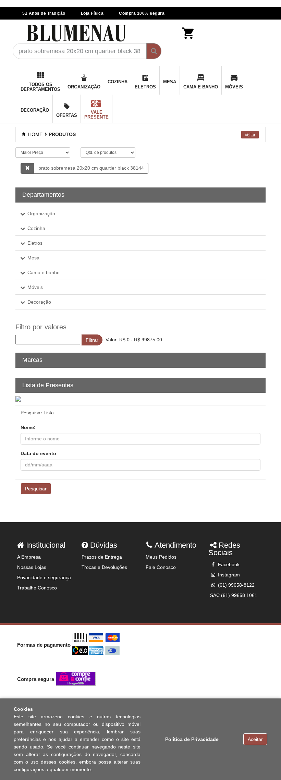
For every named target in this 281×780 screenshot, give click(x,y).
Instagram (228, 574)
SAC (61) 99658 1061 (233, 595)
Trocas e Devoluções (104, 567)
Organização (41, 213)
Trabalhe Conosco (37, 587)
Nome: (28, 427)
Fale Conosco (161, 567)
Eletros (34, 243)
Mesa (33, 257)
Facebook (228, 564)
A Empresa (29, 557)
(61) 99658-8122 (236, 585)
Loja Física (92, 13)
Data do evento (38, 453)
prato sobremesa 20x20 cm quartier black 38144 (91, 168)
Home (34, 134)
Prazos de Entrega (102, 557)
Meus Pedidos (161, 557)
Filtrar (92, 340)
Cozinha (36, 228)
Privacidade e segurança (44, 577)
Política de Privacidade (192, 739)
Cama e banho (43, 272)
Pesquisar (36, 488)
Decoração (39, 302)
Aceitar (255, 739)
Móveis (35, 287)
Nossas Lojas (31, 567)
